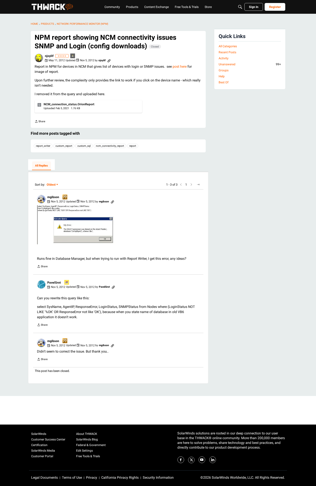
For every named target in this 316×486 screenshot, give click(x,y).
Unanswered (250, 64)
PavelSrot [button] (54, 282)
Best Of (224, 82)
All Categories (228, 46)
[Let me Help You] (66, 283)
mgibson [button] (53, 197)
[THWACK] (52, 7)
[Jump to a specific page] (198, 184)
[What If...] (72, 56)
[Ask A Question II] (65, 197)
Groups (224, 70)
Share (40, 122)
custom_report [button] (63, 145)
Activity (224, 58)
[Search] (240, 7)
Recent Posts (227, 52)
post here (180, 66)
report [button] (132, 145)
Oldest (51, 185)
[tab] (41, 165)
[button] (39, 58)
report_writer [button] (43, 145)
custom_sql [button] (84, 145)
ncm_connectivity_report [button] (110, 145)
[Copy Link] (109, 60)
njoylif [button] (49, 56)
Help (222, 76)
